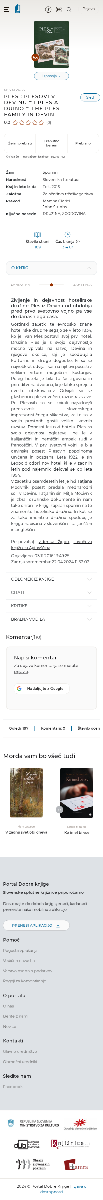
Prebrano (83, 143)
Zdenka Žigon (54, 541)
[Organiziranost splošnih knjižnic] (80, 1124)
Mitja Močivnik (14, 90)
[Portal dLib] (27, 1144)
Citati (17, 592)
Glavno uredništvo (20, 1051)
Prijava (88, 8)
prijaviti (21, 671)
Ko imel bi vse (77, 832)
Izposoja (50, 76)
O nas (8, 1006)
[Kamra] (76, 1164)
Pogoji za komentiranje (24, 981)
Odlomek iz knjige (32, 579)
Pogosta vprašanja (20, 950)
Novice (9, 1026)
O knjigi (20, 268)
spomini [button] (50, 172)
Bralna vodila (28, 619)
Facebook (12, 1086)
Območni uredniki (20, 1061)
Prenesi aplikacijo (32, 925)
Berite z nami (15, 1016)
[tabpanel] (51, 417)
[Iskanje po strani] (69, 9)
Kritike (19, 606)
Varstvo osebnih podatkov (27, 970)
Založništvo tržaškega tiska (68, 194)
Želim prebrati (20, 143)
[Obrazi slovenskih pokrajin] (33, 1164)
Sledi (90, 97)
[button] (6, 9)
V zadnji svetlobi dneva (26, 832)
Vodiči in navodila (19, 960)
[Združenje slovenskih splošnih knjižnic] (70, 1144)
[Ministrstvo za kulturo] (33, 1124)
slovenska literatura (61, 179)
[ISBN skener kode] (59, 9)
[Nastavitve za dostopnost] (48, 9)
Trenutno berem (52, 143)
